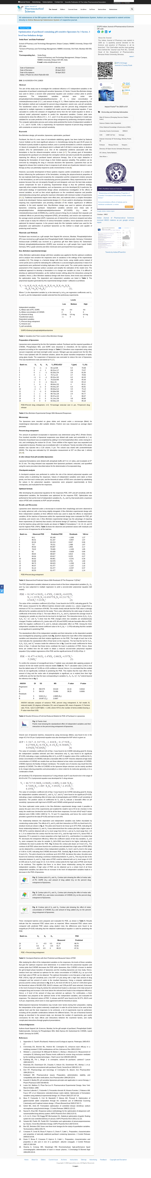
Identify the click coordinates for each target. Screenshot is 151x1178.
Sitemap (83, 1160)
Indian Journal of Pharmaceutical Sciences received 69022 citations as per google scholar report (115, 220)
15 (62, 200)
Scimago (121, 135)
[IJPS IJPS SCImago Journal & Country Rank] (123, 64)
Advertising (36, 2)
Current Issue (72, 9)
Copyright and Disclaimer (118, 1160)
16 (28, 260)
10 (20, 197)
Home (26, 1160)
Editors (62, 9)
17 (53, 360)
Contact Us (59, 2)
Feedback (103, 1160)
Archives (83, 9)
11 (22, 197)
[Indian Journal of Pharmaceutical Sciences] (30, 9)
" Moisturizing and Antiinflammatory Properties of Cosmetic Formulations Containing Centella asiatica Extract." (115, 195)
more (131, 56)
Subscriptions (47, 2)
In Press (92, 9)
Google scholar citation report (105, 211)
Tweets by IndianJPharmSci (115, 252)
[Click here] (75, 1166)
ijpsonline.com (74, 1163)
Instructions (102, 9)
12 (60, 200)
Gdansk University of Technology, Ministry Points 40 (115, 140)
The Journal (53, 9)
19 (23, 453)
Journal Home (25, 2)
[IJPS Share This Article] (98, 31)
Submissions (113, 9)
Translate (127, 3)
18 (20, 453)
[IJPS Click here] (115, 238)
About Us (35, 1160)
